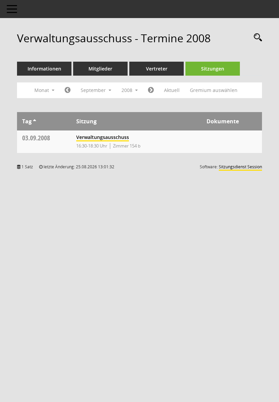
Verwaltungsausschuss (102, 137)
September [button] (94, 90)
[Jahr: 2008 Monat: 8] (68, 90)
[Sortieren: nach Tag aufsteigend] (34, 121)
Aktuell (172, 90)
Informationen (44, 68)
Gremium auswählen (213, 90)
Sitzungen (212, 68)
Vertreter (156, 68)
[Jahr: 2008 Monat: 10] (151, 90)
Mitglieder (100, 68)
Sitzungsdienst (240, 167)
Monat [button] (42, 90)
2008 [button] (127, 90)
